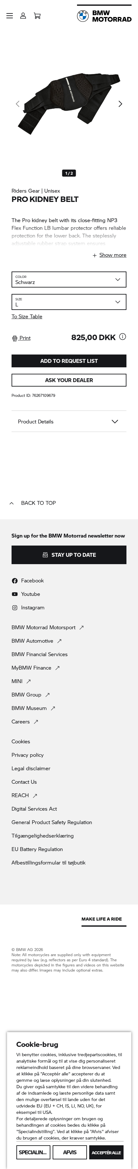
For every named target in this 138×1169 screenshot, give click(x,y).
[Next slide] (120, 103)
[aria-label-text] (122, 337)
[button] (9, 15)
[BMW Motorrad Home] (104, 16)
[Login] (23, 13)
